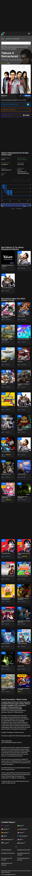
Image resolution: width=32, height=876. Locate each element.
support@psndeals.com (10, 874)
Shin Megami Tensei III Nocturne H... (23, 599)
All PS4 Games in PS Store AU (6, 864)
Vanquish (4, 384)
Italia (5, 836)
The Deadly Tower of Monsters (22, 430)
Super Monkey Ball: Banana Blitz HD (6, 599)
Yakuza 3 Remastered (23, 265)
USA (21, 839)
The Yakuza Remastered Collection (7, 266)
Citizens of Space (6, 643)
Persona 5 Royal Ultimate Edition (24, 554)
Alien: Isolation (5, 666)
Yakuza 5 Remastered (7, 287)
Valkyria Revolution (22, 643)
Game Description (12, 49)
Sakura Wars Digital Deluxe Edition (6, 317)
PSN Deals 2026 (6, 870)
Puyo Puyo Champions (23, 576)
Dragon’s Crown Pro (6, 474)
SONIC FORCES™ (22, 316)
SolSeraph (4, 361)
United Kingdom (8, 839)
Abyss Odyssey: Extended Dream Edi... (24, 621)
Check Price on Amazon (8, 110)
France (21, 832)
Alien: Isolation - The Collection (22, 497)
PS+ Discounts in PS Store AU (6, 859)
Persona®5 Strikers (6, 451)
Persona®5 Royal (6, 553)
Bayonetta (20, 361)
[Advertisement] (16, 16)
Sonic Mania (5, 406)
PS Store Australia (6, 850)
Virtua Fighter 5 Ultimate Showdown (23, 689)
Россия (6, 843)
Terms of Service (22, 870)
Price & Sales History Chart (14, 46)
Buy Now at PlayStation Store (10, 104)
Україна (22, 843)
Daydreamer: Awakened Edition (23, 384)
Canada (6, 829)
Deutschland (23, 829)
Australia (6, 825)
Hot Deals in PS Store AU (8, 853)
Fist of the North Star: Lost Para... (8, 621)
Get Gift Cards (6, 115)
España (6, 832)
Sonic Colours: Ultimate (23, 339)
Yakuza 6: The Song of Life (8, 576)
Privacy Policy (14, 870)
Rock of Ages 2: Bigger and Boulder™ (7, 339)
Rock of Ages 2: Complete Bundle (8, 689)
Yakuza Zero (21, 666)
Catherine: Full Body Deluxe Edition (6, 497)
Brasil (21, 825)
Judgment (4, 429)
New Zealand (23, 836)
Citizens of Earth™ (22, 474)
